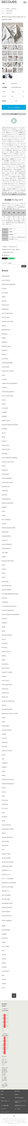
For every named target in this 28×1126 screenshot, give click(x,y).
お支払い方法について (5, 1100)
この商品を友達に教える (8, 252)
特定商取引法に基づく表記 (20, 1105)
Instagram (17, 1094)
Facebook (3, 1097)
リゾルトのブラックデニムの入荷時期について (21, 1101)
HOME (2, 1091)
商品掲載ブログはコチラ (14, 200)
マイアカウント (4, 1108)
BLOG (2, 1094)
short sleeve (13, 8)
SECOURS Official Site (19, 1097)
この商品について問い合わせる (9, 246)
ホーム (3, 8)
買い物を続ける (5, 255)
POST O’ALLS (9, 13)
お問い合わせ (17, 1091)
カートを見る (17, 1108)
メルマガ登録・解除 (4, 1105)
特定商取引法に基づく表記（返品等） (11, 249)
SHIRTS (8, 8)
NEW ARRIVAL (9, 10)
